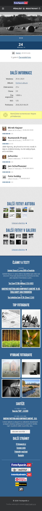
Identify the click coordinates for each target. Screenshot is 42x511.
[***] (12, 209)
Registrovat (32, 8)
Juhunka (13, 156)
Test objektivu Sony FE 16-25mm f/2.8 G (21, 297)
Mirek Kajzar (15, 127)
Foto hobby (14, 176)
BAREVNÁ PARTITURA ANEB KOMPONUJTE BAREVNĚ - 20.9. (20, 418)
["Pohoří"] (24, 236)
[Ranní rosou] (12, 242)
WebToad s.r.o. (30, 504)
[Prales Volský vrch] (18, 215)
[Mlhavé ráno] (18, 209)
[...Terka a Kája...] (18, 236)
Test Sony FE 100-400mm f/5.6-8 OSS (21, 283)
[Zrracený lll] (18, 242)
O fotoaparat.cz (21, 444)
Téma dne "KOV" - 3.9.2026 (20, 411)
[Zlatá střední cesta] (24, 242)
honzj (18, 53)
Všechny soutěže (19, 432)
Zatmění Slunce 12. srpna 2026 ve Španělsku (21, 270)
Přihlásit (18, 8)
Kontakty (21, 455)
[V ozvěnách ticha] (5, 242)
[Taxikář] (5, 236)
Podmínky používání (21, 451)
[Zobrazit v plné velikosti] (21, 23)
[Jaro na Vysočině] (5, 209)
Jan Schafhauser (17, 166)
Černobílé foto (25, 57)
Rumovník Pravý (17, 138)
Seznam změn (21, 447)
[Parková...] (5, 215)
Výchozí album (22, 83)
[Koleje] (12, 236)
